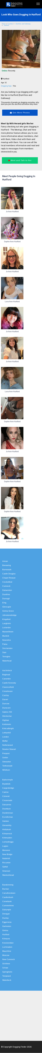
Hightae (5, 720)
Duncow (5, 704)
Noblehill (6, 858)
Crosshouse (7, 691)
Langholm (6, 623)
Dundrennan (7, 813)
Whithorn (6, 770)
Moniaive (6, 850)
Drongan (6, 914)
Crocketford (7, 582)
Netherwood (7, 745)
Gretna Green (8, 611)
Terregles (6, 657)
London (5, 737)
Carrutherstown (8, 893)
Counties (10, 24)
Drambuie (6, 809)
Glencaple (6, 607)
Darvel (5, 699)
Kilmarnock (7, 834)
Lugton (5, 846)
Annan (5, 561)
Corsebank (7, 901)
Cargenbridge (8, 788)
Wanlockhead (8, 875)
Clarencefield (8, 687)
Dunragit (6, 599)
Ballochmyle (7, 780)
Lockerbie (6, 628)
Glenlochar (7, 716)
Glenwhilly (6, 825)
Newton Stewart (9, 749)
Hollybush (6, 829)
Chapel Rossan (9, 578)
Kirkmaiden (7, 838)
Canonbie (6, 679)
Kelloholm (6, 724)
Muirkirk (5, 636)
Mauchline (6, 951)
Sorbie (5, 758)
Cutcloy (5, 695)
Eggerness (7, 922)
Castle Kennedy (9, 683)
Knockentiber (8, 943)
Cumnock (6, 586)
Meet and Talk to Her (21, 160)
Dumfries (6, 594)
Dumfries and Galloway (23, 24)
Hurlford (6, 25)
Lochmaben (7, 947)
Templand (6, 976)
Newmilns (6, 640)
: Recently (8, 71)
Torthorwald (7, 766)
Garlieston (6, 926)
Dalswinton (7, 590)
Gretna (5, 930)
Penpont (6, 753)
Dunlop (5, 918)
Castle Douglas (8, 574)
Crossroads (7, 800)
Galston (5, 821)
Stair (4, 652)
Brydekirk (6, 784)
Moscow (5, 955)
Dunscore (6, 708)
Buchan (5, 889)
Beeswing (6, 565)
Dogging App (6, 86)
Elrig (4, 603)
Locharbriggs (7, 842)
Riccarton (6, 863)
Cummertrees (8, 905)
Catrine (5, 792)
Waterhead (7, 661)
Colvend (6, 796)
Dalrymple (6, 910)
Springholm (7, 972)
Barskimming (7, 885)
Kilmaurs (6, 939)
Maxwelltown (7, 632)
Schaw (5, 968)
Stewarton (6, 762)
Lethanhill (6, 733)
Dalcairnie (6, 805)
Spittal (5, 867)
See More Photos (21, 113)
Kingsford (6, 619)
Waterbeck (6, 980)
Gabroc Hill (7, 712)
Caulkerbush (7, 897)
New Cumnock (8, 959)
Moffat (5, 741)
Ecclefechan (7, 817)
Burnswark (6, 570)
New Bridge (7, 854)
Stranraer (6, 871)
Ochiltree (6, 964)
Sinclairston (7, 648)
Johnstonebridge (9, 615)
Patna (4, 644)
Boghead (6, 675)
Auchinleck (7, 670)
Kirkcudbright (8, 728)
